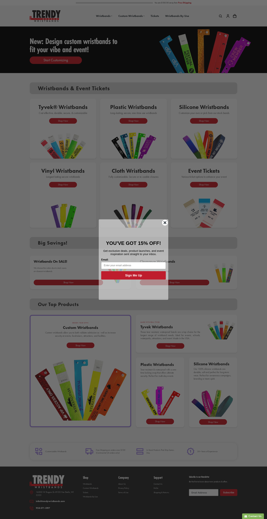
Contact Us (254, 516)
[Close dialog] (164, 222)
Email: (104, 259)
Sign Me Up (133, 275)
